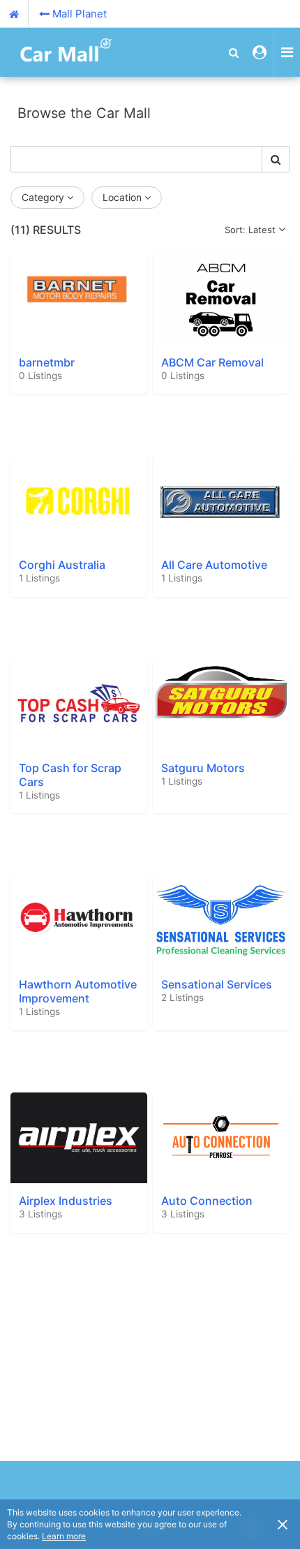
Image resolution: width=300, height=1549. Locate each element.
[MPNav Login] (259, 52)
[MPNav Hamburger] (287, 52)
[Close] (282, 1523)
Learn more (64, 1536)
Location (122, 197)
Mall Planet (79, 13)
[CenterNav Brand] (59, 52)
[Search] (276, 159)
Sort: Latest (250, 229)
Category (43, 197)
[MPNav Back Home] (14, 14)
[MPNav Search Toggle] (234, 52)
